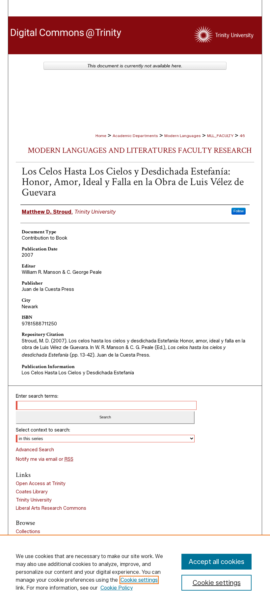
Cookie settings (139, 580)
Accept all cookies (216, 562)
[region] (135, 572)
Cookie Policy (116, 588)
